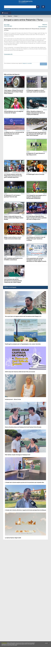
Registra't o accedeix (27, 63)
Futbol (16, 16)
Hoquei (28, 130)
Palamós (44, 24)
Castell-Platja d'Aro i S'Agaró (18, 88)
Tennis (5, 109)
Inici (4, 16)
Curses (5, 256)
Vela (27, 109)
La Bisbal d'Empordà (20, 130)
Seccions (6, 13)
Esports (10, 16)
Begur (23, 214)
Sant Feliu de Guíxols (42, 256)
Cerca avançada (7, 9)
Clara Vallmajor (8, 26)
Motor (5, 88)
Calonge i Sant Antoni (20, 256)
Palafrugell (22, 109)
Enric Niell (6, 24)
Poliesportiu (6, 172)
